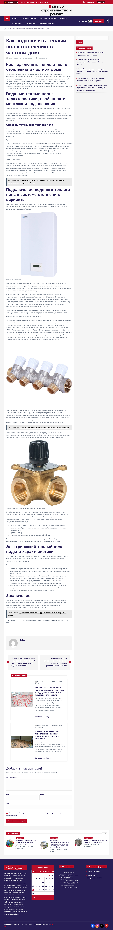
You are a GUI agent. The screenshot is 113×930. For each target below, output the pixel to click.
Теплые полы (17, 58)
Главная (14, 18)
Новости (63, 18)
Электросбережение (46, 24)
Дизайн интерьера (28, 18)
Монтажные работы (47, 18)
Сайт (8, 803)
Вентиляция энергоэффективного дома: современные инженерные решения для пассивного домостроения (91, 87)
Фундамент (31, 24)
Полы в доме (16, 24)
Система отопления (91, 838)
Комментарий (11, 778)
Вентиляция (19, 838)
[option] (22, 845)
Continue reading (42, 717)
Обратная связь (94, 871)
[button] (103, 833)
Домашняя (7, 29)
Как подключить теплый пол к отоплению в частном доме (31, 29)
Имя (8, 794)
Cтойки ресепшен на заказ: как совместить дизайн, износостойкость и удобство (90, 62)
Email (42, 794)
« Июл (35, 897)
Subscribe (98, 21)
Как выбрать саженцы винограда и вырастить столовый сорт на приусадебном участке (92, 71)
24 (33, 890)
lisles (10, 58)
